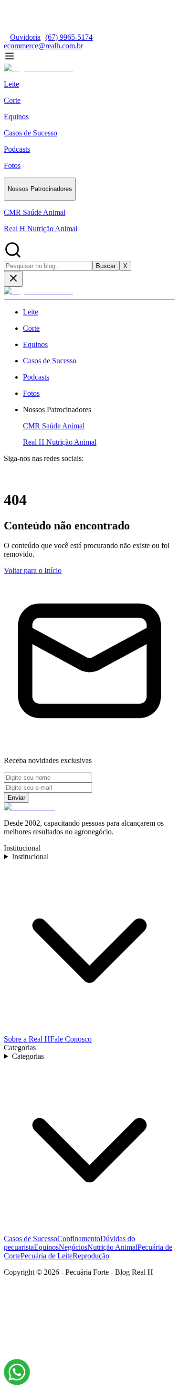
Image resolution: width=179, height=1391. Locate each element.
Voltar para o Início (33, 570)
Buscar (106, 265)
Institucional (30, 857)
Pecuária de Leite (47, 1256)
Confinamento (78, 1238)
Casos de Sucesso (30, 1238)
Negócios (73, 1247)
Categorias (28, 1056)
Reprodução (91, 1256)
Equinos (46, 1247)
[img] (17, 1372)
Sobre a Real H (27, 1039)
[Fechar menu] (13, 279)
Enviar (16, 797)
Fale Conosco (71, 1039)
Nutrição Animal (112, 1247)
